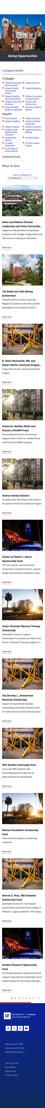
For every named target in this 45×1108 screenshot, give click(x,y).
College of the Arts (32, 83)
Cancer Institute (11, 118)
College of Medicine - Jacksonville (33, 122)
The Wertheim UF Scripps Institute (11, 149)
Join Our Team (12, 1063)
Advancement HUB (14, 1044)
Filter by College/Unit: (22, 175)
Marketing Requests (14, 1051)
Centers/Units (11, 157)
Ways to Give (10, 166)
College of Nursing (12, 127)
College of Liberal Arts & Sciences (13, 103)
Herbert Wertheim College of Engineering (13, 108)
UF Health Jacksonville (9, 144)
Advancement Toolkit (15, 1048)
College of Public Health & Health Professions (11, 132)
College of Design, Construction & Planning (12, 90)
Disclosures (10, 1071)
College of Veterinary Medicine (33, 131)
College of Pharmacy (33, 127)
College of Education (33, 88)
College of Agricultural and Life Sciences (13, 84)
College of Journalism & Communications (33, 97)
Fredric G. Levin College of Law (31, 103)
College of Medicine (12, 121)
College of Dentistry (32, 118)
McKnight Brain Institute (10, 139)
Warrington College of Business (33, 108)
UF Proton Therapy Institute (32, 144)
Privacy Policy (11, 1075)
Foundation (10, 1067)
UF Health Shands (32, 138)
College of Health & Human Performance (13, 97)
